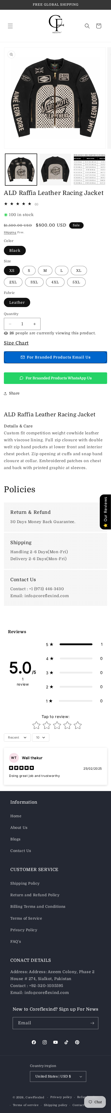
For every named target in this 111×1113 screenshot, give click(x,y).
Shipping (10, 232)
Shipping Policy (25, 883)
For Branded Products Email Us (59, 357)
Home (15, 816)
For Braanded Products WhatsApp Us (59, 378)
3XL (34, 282)
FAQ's (15, 941)
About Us (19, 827)
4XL (55, 282)
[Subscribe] (92, 1023)
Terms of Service (26, 918)
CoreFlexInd (35, 1097)
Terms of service (26, 1105)
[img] (21, 768)
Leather (17, 302)
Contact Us (20, 851)
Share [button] (14, 393)
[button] (10, 26)
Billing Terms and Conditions (38, 906)
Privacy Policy (23, 930)
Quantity (11, 314)
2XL (13, 282)
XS (11, 270)
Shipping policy (56, 1105)
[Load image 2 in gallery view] (55, 169)
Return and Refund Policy (34, 895)
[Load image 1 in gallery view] (21, 169)
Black (14, 250)
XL (79, 270)
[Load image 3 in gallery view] (89, 169)
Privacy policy (61, 1097)
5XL (76, 282)
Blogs (15, 839)
